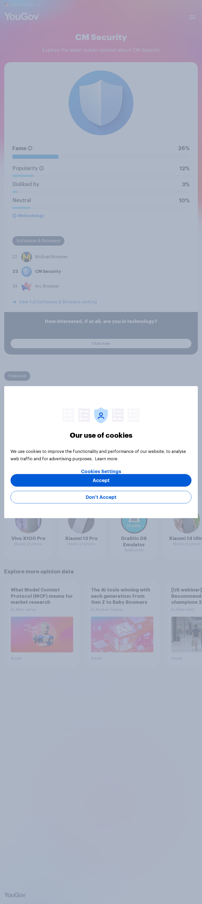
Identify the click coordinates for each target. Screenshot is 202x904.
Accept (101, 480)
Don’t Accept (101, 497)
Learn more (106, 459)
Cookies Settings (101, 471)
